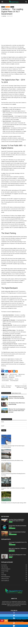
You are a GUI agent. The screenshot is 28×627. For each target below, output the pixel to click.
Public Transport (11, 550)
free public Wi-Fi (11, 377)
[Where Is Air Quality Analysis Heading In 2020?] (4, 533)
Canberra (6, 374)
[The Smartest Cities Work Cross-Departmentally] (4, 404)
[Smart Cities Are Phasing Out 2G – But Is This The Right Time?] (4, 556)
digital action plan (22, 374)
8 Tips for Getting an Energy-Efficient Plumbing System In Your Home (13, 474)
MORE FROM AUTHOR (16, 393)
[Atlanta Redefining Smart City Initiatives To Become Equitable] (4, 398)
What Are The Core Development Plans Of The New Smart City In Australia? (16, 410)
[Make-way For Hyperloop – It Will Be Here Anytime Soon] (4, 551)
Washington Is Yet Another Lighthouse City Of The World (21, 387)
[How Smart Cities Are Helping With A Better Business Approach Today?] (4, 521)
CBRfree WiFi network (13, 374)
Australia (6, 4)
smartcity (4, 16)
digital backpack (4, 375)
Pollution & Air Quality (12, 534)
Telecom (10, 557)
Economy (10, 521)
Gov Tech (12, 6)
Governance (8, 6)
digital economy (18, 375)
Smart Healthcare (12, 528)
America (3, 399)
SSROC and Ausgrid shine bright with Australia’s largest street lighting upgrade (12, 446)
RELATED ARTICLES (6, 393)
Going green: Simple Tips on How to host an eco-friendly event (13, 489)
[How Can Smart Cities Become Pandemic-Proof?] (4, 527)
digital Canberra (11, 375)
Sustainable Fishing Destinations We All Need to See (12, 460)
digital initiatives (4, 377)
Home (2, 4)
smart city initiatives (5, 380)
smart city (16, 378)
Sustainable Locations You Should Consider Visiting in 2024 (13, 502)
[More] (16, 371)
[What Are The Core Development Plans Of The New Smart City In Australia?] (4, 410)
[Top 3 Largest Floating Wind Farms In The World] (4, 545)
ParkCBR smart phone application (7, 378)
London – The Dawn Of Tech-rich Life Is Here (6, 386)
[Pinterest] (9, 371)
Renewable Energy (12, 544)
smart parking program (14, 380)
